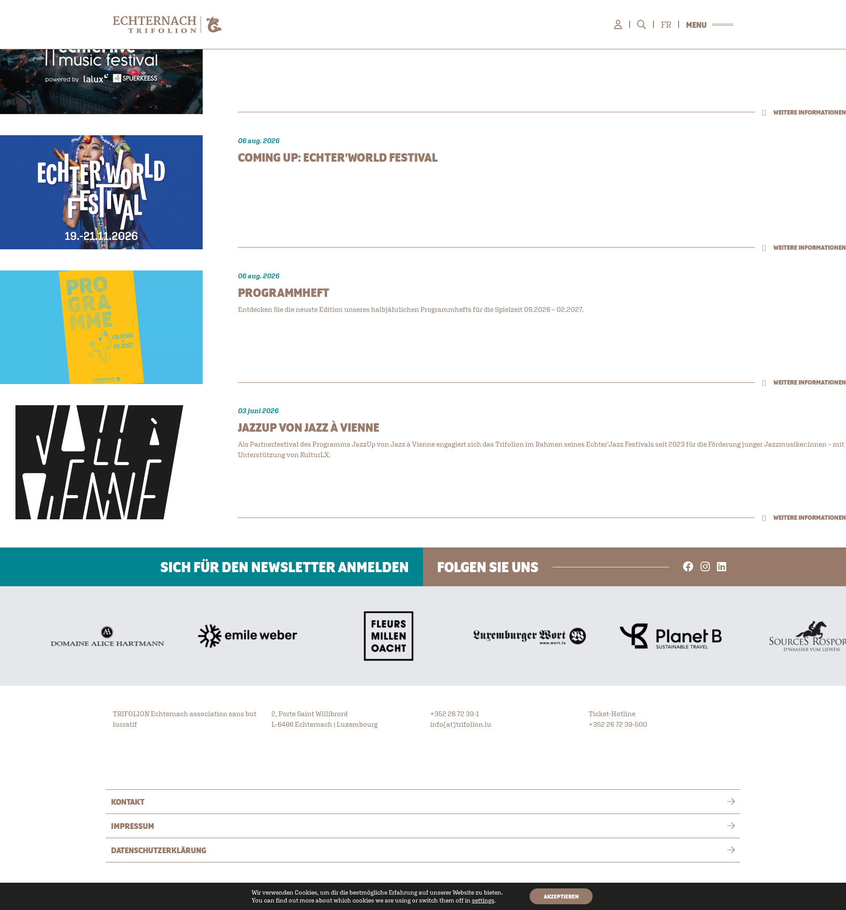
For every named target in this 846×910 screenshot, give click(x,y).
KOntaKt (128, 801)
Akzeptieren (561, 896)
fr (666, 25)
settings (483, 900)
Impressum (132, 826)
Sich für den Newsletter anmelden (284, 567)
